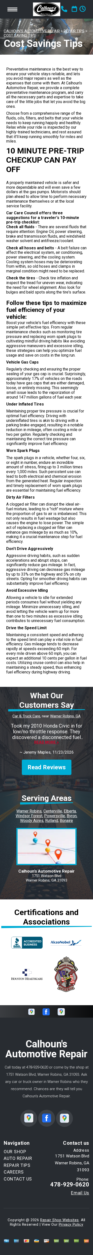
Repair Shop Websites (59, 1220)
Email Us (80, 1193)
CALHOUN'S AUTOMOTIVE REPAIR (32, 31)
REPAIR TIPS (74, 31)
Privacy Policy (71, 1224)
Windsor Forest (29, 815)
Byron (72, 815)
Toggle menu (12, 9)
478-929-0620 (37, 1067)
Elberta (70, 811)
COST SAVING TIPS (20, 35)
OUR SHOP (15, 1151)
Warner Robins (29, 811)
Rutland (51, 820)
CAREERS (14, 1172)
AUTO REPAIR (18, 1158)
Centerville (52, 811)
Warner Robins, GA (65, 716)
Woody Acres (31, 820)
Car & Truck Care (26, 716)
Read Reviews (47, 767)
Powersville (54, 815)
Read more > (46, 742)
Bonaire (66, 820)
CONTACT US (18, 1178)
